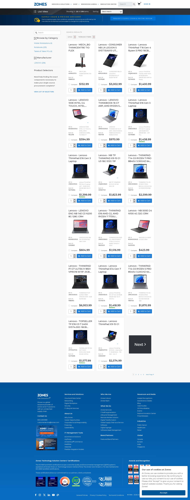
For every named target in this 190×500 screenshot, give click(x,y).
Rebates (142, 141)
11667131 (130, 190)
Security (67, 406)
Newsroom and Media (146, 394)
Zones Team (105, 401)
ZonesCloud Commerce (74, 442)
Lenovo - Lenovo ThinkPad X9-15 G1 (108, 322)
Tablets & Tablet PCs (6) (43, 51)
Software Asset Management (111, 430)
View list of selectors (44, 92)
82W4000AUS (133, 239)
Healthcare (141, 427)
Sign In (147, 4)
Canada (140, 439)
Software (104, 425)
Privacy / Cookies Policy (98, 495)
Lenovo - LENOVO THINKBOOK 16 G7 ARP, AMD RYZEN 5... (109, 103)
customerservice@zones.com (46, 422)
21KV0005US (73, 294)
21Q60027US (102, 350)
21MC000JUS (132, 294)
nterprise (68, 447)
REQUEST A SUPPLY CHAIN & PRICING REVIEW (132, 18)
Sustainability (69, 427)
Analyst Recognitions (144, 398)
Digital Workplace (71, 403)
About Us (68, 414)
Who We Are (106, 394)
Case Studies (141, 406)
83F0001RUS (102, 73)
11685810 (71, 300)
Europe (140, 442)
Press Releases (142, 416)
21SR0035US (132, 129)
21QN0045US (132, 73)
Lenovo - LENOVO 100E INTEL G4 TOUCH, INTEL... (79, 103)
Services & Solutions (61, 4)
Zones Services (106, 410)
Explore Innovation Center (146, 413)
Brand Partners (107, 435)
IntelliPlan (68, 444)
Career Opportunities (72, 420)
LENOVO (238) (40, 63)
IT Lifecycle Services (72, 408)
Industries (141, 421)
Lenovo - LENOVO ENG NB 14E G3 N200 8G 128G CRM (80, 213)
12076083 (131, 134)
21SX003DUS (102, 294)
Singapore (141, 447)
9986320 (72, 79)
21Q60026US (102, 184)
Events (139, 411)
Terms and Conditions (116, 495)
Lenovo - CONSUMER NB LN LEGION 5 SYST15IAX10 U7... (110, 47)
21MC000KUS (132, 184)
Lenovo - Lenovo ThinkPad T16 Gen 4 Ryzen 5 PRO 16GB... (139, 47)
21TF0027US (73, 350)
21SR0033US (73, 184)
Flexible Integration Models (74, 449)
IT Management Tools (74, 433)
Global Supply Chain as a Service (112, 422)
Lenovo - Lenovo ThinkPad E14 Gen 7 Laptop (109, 269)
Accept (163, 493)
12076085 (72, 356)
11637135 (101, 134)
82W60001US (73, 239)
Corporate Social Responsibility (76, 422)
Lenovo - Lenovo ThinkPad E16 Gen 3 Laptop (139, 103)
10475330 (131, 245)
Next (139, 344)
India (139, 444)
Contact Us (42, 416)
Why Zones (69, 417)
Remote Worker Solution (109, 417)
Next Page (149, 374)
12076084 (72, 190)
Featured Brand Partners (109, 439)
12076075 (101, 300)
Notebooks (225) (40, 47)
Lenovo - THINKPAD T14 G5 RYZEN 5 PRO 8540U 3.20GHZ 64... (139, 269)
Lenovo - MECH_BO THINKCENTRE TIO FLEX (79, 47)
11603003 (101, 245)
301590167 (101, 356)
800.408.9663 (42, 420)
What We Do (106, 406)
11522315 (71, 134)
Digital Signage (106, 427)
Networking (69, 401)
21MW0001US (103, 129)
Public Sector (142, 425)
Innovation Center (108, 4)
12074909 (131, 79)
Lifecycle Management (109, 415)
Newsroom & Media (89, 4)
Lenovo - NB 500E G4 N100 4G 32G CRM (140, 212)
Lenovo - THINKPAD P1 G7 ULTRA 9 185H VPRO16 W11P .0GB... (80, 269)
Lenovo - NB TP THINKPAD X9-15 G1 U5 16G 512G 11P (109, 158)
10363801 (72, 245)
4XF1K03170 (73, 73)
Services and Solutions (74, 394)
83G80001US (73, 129)
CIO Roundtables (143, 408)
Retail (139, 430)
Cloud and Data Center (73, 398)
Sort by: (102, 12)
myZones (68, 439)
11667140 (131, 300)
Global (140, 435)
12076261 (101, 79)
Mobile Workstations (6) (43, 43)
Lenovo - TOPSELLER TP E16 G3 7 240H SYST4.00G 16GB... (80, 324)
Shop (75, 4)
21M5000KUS (102, 239)
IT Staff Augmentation (108, 412)
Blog (139, 403)
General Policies (82, 495)
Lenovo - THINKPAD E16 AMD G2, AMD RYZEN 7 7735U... (109, 213)
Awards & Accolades (144, 401)
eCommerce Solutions (73, 437)
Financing (68, 425)
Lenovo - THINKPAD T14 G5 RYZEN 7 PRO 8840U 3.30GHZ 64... (139, 158)
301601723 (102, 190)
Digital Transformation (108, 420)
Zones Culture (106, 398)
